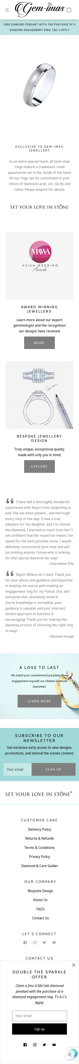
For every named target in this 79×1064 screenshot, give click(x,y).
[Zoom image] (40, 86)
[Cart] (69, 9)
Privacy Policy (39, 856)
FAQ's (40, 909)
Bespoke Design (40, 890)
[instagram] (35, 942)
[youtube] (54, 942)
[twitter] (44, 942)
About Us (40, 899)
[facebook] (25, 942)
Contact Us (40, 918)
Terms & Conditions (39, 847)
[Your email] (18, 769)
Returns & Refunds (39, 838)
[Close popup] (74, 965)
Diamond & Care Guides (39, 865)
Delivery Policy (39, 829)
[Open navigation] (10, 9)
